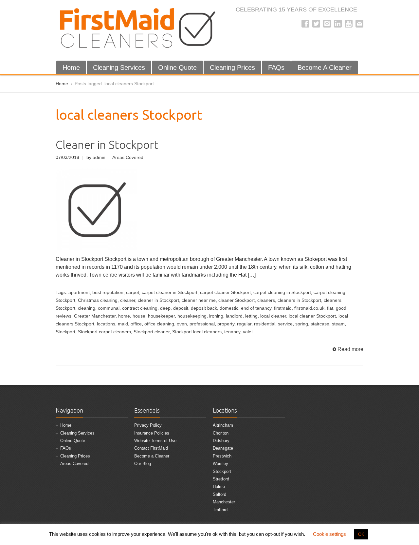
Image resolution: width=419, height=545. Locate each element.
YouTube (349, 24)
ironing (216, 316)
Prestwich (222, 456)
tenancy (232, 331)
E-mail (359, 24)
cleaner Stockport (236, 300)
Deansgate (223, 448)
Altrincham (223, 425)
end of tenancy (256, 308)
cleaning (86, 308)
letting (251, 316)
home (124, 316)
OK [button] (361, 534)
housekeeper (161, 316)
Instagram (327, 24)
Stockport (65, 331)
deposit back (204, 308)
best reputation (107, 292)
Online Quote (177, 67)
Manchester (224, 501)
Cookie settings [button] (329, 534)
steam (338, 323)
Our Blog (142, 463)
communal (108, 308)
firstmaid (283, 308)
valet (248, 331)
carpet (132, 292)
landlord (234, 316)
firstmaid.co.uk (309, 308)
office (136, 323)
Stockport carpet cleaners (104, 331)
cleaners (266, 300)
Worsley (220, 463)
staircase (320, 323)
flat (330, 308)
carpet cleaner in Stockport (169, 292)
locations (106, 323)
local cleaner (273, 316)
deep (165, 308)
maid (123, 323)
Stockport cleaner (152, 331)
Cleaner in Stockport (107, 144)
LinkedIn (338, 24)
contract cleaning (139, 308)
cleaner (127, 300)
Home (71, 67)
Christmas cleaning (98, 300)
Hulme (219, 486)
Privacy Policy (148, 425)
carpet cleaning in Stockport (282, 292)
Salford (219, 494)
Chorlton (220, 433)
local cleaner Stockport (312, 316)
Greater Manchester (95, 316)
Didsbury (221, 440)
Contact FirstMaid (151, 448)
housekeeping (192, 316)
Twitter (316, 24)
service (285, 323)
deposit (180, 308)
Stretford (221, 479)
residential (264, 323)
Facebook (305, 24)
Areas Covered (127, 157)
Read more (350, 349)
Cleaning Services (119, 67)
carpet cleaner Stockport (225, 292)
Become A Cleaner (325, 67)
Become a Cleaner (151, 456)
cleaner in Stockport (158, 300)
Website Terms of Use (155, 440)
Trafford (220, 509)
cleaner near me (199, 300)
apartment (79, 292)
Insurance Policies (151, 433)
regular (244, 323)
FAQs (276, 67)
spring (301, 323)
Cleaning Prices (232, 67)
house (139, 316)
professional (202, 323)
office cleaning (159, 323)
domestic (229, 308)
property (225, 323)
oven (182, 323)
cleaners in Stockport (299, 300)
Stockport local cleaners (197, 331)
